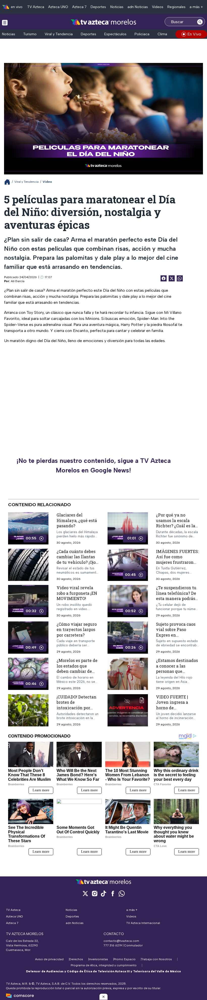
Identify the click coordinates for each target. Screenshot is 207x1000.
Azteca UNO (58, 7)
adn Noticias (137, 7)
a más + (196, 7)
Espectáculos (115, 34)
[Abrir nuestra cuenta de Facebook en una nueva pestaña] (113, 893)
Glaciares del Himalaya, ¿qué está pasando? (77, 520)
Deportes (98, 7)
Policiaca (142, 34)
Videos (157, 7)
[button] (103, 997)
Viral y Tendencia (59, 34)
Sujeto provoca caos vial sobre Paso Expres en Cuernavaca (175, 632)
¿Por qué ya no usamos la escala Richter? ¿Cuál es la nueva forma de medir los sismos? (175, 525)
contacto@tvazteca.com (121, 941)
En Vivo (194, 34)
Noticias (116, 7)
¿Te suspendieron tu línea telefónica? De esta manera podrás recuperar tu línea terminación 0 (176, 598)
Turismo (30, 34)
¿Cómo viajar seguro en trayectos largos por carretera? (77, 629)
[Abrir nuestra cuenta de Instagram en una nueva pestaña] (94, 893)
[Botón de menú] (5, 22)
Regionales (176, 7)
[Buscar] (200, 22)
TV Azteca (35, 7)
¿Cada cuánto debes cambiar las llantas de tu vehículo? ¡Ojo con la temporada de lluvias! (77, 562)
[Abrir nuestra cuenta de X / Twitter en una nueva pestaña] (85, 893)
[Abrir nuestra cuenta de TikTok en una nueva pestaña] (103, 893)
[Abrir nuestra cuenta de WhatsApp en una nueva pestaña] (122, 893)
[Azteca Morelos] (103, 22)
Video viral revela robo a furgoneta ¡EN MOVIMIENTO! (77, 593)
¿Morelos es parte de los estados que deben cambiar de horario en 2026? (77, 669)
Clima (162, 34)
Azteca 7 (79, 7)
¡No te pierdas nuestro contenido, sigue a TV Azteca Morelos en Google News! (93, 465)
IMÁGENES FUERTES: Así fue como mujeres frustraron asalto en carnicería (177, 559)
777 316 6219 (113, 945)
